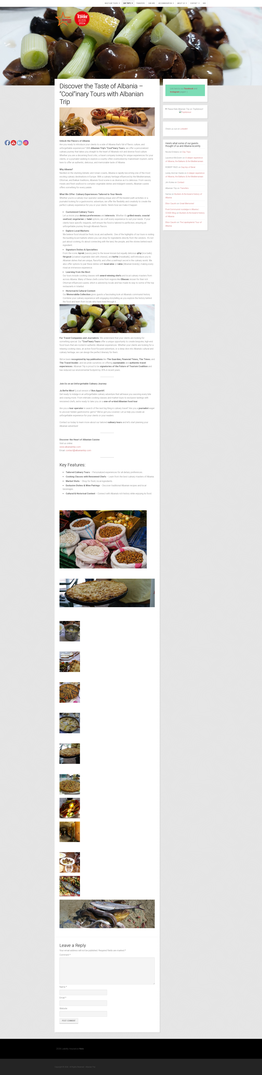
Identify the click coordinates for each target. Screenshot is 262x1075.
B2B (204, 3)
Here (81, 1048)
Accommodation (165, 3)
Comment (65, 955)
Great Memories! (187, 203)
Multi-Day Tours (111, 3)
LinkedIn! (184, 129)
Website (63, 1008)
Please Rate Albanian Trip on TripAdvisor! (185, 109)
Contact (194, 3)
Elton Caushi (170, 203)
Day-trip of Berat (188, 167)
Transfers (140, 3)
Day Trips (127, 3)
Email (62, 997)
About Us (181, 3)
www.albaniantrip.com (70, 447)
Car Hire (151, 3)
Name (63, 987)
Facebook (188, 88)
